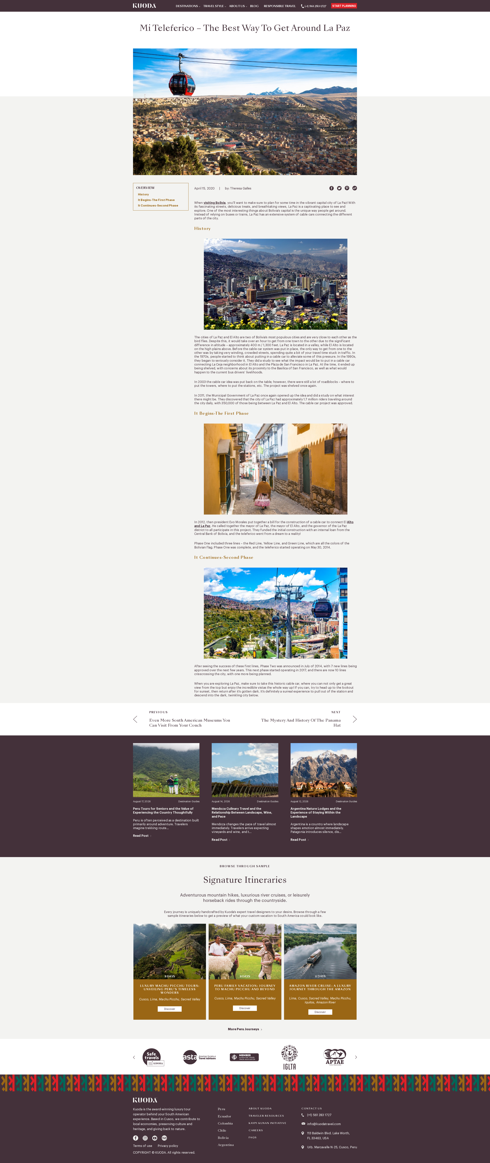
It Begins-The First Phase (156, 200)
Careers (256, 1130)
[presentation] (134, 1057)
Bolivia (223, 1138)
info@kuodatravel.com (324, 1124)
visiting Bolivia (215, 202)
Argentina (226, 1145)
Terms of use (143, 1145)
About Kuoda (260, 1108)
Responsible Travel (280, 6)
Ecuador (224, 1116)
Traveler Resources (266, 1115)
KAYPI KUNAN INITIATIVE (268, 1123)
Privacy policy (168, 1145)
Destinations (187, 6)
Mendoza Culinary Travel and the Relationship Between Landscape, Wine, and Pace (242, 812)
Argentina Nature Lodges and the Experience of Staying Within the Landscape (316, 812)
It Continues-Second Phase (158, 205)
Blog (254, 6)
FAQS (253, 1137)
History (143, 194)
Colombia (225, 1123)
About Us (237, 6)
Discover (169, 1009)
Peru (221, 1109)
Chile (222, 1130)
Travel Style (213, 6)
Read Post (141, 835)
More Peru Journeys (243, 1029)
